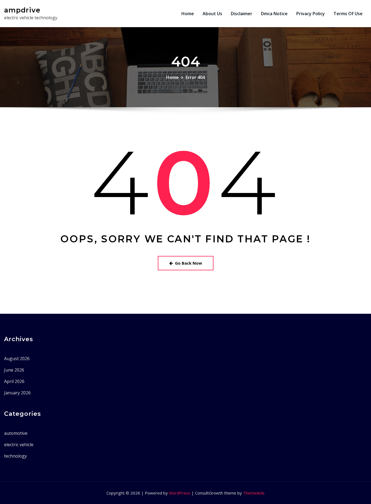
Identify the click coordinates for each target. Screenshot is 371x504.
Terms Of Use (348, 14)
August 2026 (17, 359)
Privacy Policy (310, 14)
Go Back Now (188, 263)
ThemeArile (254, 493)
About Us (212, 14)
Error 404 (195, 77)
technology (15, 456)
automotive (15, 433)
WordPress (179, 493)
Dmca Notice (274, 14)
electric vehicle (18, 445)
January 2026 (17, 393)
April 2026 (14, 381)
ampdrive (22, 10)
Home (187, 14)
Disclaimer (241, 14)
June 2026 (14, 370)
